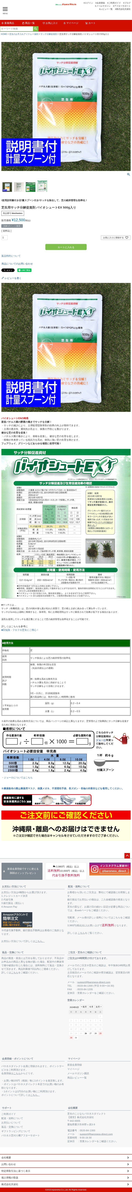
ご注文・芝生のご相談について (85, 952)
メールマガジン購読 (78, 1073)
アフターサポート (122, 6)
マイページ (72, 23)
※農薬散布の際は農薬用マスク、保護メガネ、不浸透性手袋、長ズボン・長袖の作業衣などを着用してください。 (62, 788)
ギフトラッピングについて (15, 1131)
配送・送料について (79, 886)
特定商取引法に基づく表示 (15, 1171)
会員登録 (101, 3)
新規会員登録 (74, 1064)
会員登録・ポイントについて (17, 1058)
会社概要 (73, 1107)
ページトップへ (127, 856)
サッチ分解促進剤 (49, 34)
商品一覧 (30, 23)
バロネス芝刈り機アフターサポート (20, 1135)
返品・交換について (13, 952)
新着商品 (9, 23)
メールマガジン (103, 6)
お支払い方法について (14, 886)
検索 (35, 28)
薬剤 (36, 34)
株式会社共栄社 (123, 9)
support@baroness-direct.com (93, 982)
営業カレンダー (85, 993)
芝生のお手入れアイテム (20, 34)
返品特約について (11, 255)
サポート (7, 1107)
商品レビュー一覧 (77, 1077)
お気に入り (52, 23)
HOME (4, 34)
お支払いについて (11, 1122)
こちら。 (40, 941)
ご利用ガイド (114, 3)
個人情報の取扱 (9, 1177)
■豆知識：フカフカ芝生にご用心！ (20, 630)
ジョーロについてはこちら (18, 777)
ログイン (89, 3)
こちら (81, 933)
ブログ (127, 3)
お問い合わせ (8, 1164)
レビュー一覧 (106, 9)
